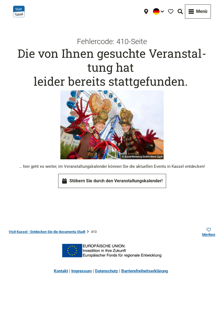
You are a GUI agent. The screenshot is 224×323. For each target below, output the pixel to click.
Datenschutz (106, 271)
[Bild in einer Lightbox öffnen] (112, 124)
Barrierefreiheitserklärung (144, 271)
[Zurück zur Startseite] (19, 11)
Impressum (81, 271)
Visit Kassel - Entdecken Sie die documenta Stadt (47, 232)
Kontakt (61, 271)
